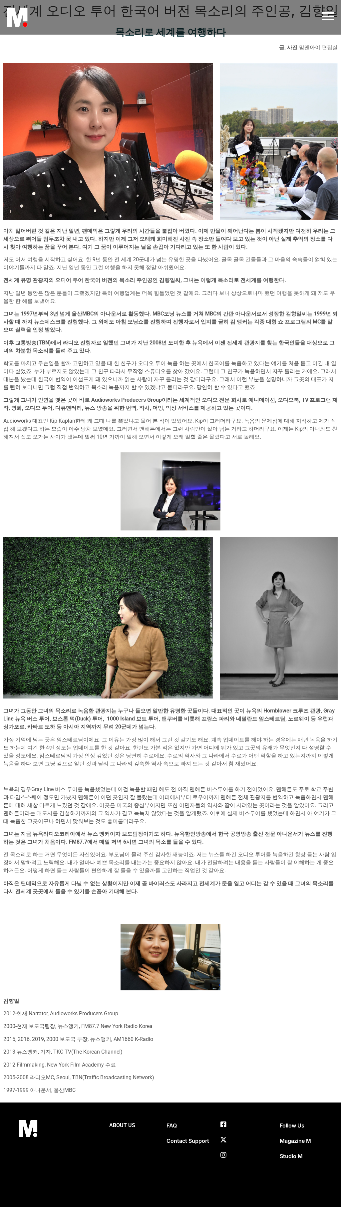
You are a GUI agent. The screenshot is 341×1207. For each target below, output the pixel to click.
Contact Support (188, 1140)
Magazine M (295, 1140)
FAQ (172, 1125)
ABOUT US (122, 1125)
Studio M (291, 1156)
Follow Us (292, 1125)
